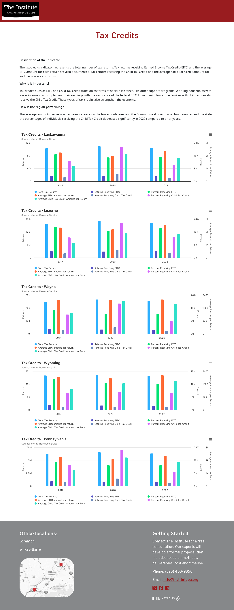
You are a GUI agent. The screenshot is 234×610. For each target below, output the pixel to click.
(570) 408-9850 (179, 571)
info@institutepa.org (180, 580)
